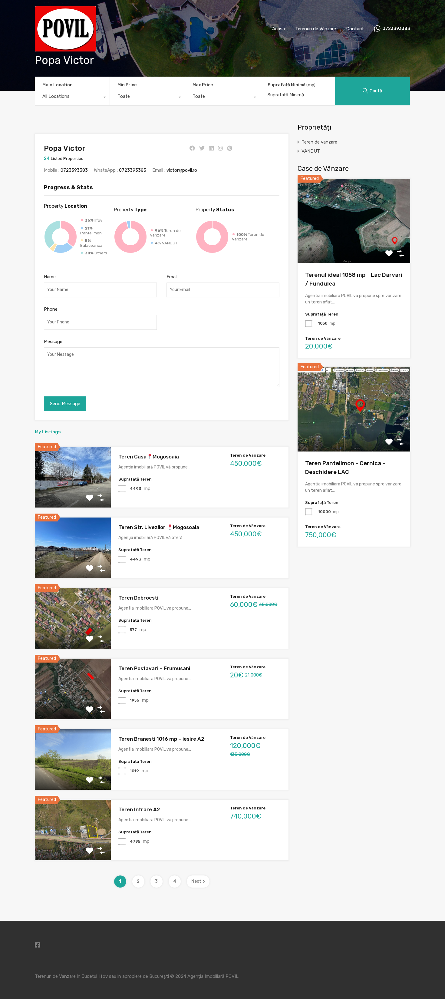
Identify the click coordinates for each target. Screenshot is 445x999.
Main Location (57, 85)
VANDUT (311, 151)
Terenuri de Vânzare (315, 28)
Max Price (203, 85)
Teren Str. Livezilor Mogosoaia (158, 527)
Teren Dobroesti (138, 598)
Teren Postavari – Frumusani (154, 668)
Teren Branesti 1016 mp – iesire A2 (161, 739)
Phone (51, 309)
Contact (355, 28)
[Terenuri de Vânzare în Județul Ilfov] (65, 48)
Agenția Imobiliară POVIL (213, 976)
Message (53, 341)
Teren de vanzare (319, 142)
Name (50, 277)
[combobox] (72, 98)
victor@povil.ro (181, 170)
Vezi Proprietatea (73, 495)
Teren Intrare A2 (139, 809)
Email (171, 277)
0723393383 (396, 28)
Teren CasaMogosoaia (148, 457)
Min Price (127, 85)
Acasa (278, 28)
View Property (354, 246)
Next (196, 881)
